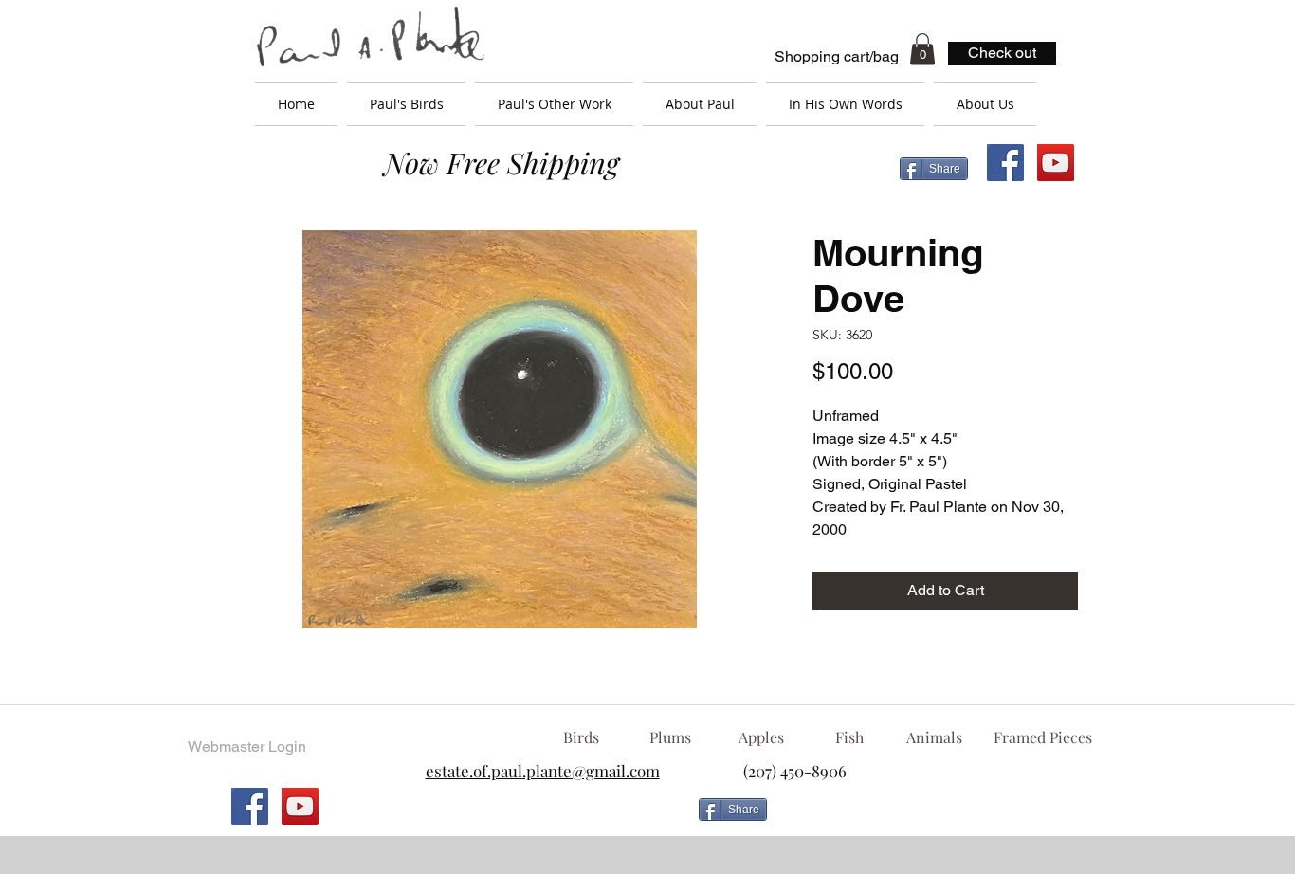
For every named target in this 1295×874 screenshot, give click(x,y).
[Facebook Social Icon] (1005, 162)
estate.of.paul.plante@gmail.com (543, 770)
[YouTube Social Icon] (1055, 162)
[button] (922, 48)
